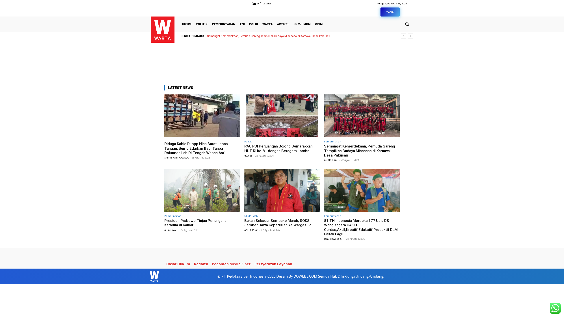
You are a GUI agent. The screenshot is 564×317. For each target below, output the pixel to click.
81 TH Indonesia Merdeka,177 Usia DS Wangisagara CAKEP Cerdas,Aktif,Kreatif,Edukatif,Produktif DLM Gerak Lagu (361, 227)
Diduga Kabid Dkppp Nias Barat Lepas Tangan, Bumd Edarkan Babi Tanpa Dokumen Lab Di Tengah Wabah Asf (196, 148)
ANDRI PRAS (331, 160)
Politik (248, 141)
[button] (407, 24)
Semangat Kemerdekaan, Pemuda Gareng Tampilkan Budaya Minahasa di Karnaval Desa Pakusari (268, 36)
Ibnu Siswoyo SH (333, 238)
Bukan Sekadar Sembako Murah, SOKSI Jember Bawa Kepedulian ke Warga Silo (278, 222)
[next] (410, 36)
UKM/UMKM (251, 216)
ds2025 (248, 155)
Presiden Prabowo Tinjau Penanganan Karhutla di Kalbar (196, 222)
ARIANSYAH (171, 230)
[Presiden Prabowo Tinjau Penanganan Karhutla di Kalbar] (202, 190)
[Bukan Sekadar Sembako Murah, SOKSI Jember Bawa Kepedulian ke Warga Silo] (282, 190)
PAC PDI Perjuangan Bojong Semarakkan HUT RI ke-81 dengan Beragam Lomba (278, 148)
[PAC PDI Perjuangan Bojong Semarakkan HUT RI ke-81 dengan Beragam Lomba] (282, 115)
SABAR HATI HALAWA (176, 157)
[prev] (403, 36)
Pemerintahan (332, 141)
